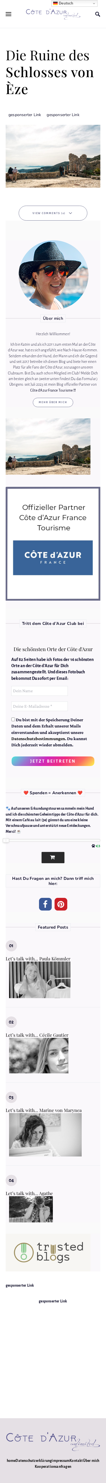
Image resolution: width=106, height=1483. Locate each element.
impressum (61, 1461)
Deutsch (65, 3)
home (11, 1461)
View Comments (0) (49, 213)
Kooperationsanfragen (53, 1467)
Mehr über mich (53, 402)
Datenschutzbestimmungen (38, 738)
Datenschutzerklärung (34, 1461)
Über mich (91, 1461)
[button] (45, 904)
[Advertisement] (53, 1357)
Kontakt (76, 1461)
